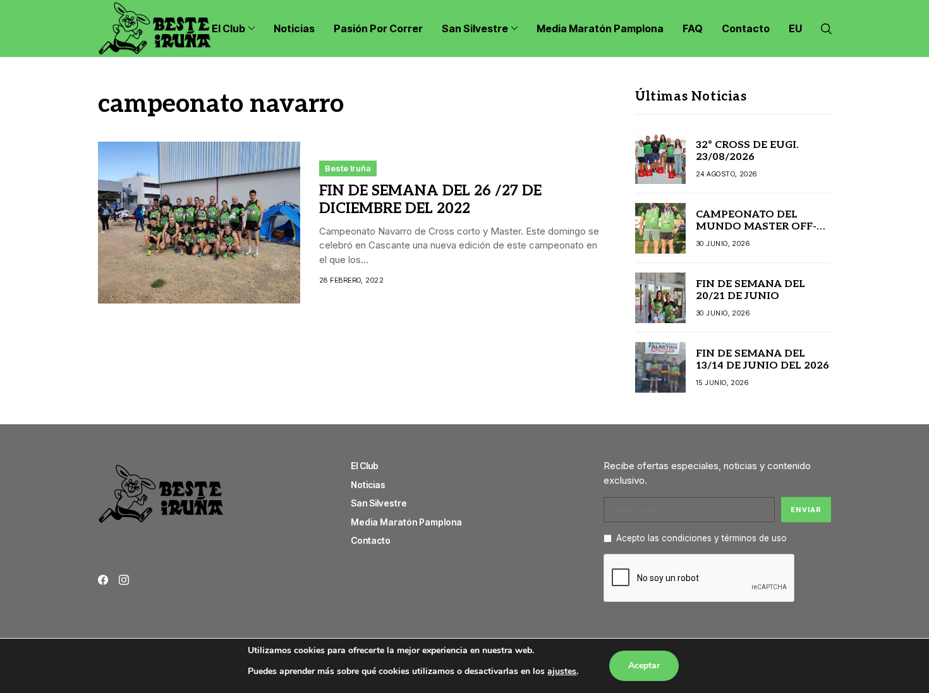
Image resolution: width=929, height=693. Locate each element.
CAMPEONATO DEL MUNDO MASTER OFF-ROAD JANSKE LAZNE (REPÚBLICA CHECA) (756, 233)
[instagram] (124, 580)
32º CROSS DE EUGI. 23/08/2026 (747, 151)
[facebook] (103, 580)
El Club (365, 465)
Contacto (371, 540)
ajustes (561, 671)
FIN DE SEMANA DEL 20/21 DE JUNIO (750, 290)
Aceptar (644, 665)
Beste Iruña (348, 168)
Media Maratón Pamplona (406, 522)
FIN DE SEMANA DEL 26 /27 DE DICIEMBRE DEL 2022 (430, 200)
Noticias (368, 484)
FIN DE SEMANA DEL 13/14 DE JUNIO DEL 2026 (762, 360)
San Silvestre (379, 503)
